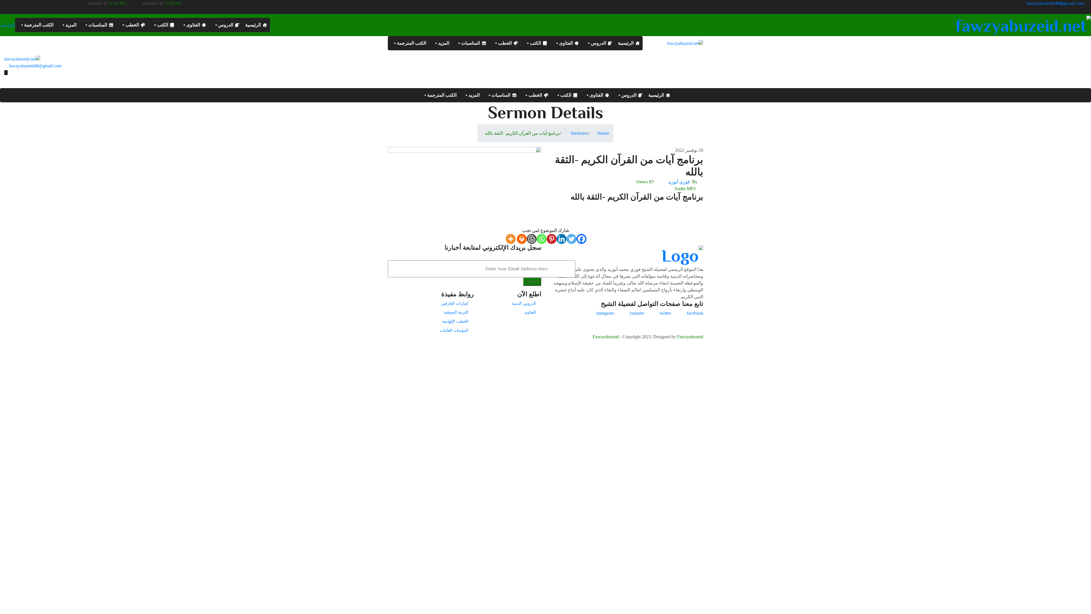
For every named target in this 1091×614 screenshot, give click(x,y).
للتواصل (7, 25)
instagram (605, 313)
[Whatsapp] (542, 239)
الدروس (225, 24)
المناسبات (97, 24)
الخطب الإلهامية (455, 321)
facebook (695, 313)
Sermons (579, 133)
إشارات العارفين (454, 303)
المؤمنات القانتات (454, 330)
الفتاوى (193, 24)
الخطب (132, 24)
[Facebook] (581, 239)
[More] (511, 239)
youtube (637, 313)
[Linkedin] (562, 239)
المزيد (70, 24)
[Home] (22, 58)
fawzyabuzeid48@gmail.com (1055, 3)
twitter (665, 313)
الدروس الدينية (524, 303)
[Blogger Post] (532, 239)
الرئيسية (253, 24)
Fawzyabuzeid (606, 336)
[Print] (522, 239)
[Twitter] (571, 239)
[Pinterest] (552, 239)
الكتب (162, 24)
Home (603, 133)
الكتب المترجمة (38, 24)
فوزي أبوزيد (679, 181)
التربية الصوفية (456, 312)
